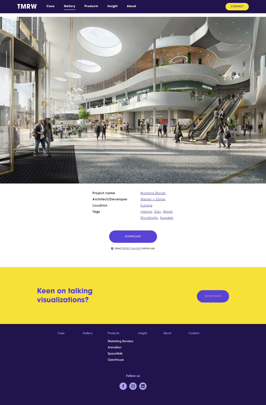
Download (133, 236)
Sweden (166, 218)
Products (91, 6)
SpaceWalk (115, 354)
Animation (114, 347)
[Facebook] (123, 386)
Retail (168, 211)
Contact (237, 6)
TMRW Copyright (131, 248)
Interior (146, 211)
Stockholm (149, 218)
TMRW (27, 7)
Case (50, 6)
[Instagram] (133, 386)
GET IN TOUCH (213, 296)
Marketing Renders (120, 341)
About (131, 6)
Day (157, 211)
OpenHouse (116, 360)
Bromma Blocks (153, 193)
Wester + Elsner (153, 199)
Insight (112, 6)
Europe (146, 205)
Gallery (69, 6)
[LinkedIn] (143, 386)
